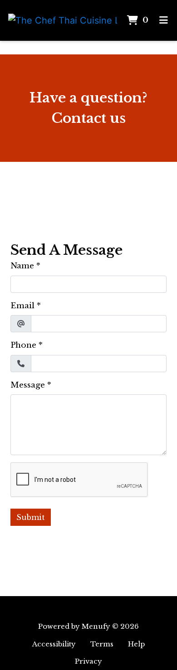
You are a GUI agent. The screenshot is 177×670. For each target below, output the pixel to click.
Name (22, 266)
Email (22, 306)
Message (27, 385)
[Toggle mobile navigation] (163, 20)
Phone (23, 345)
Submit (30, 517)
